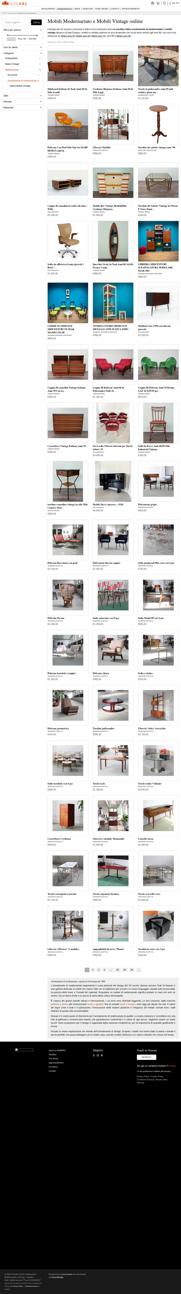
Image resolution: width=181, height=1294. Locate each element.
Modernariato (64, 9)
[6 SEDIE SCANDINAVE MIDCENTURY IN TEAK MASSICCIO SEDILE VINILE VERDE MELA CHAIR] (68, 303)
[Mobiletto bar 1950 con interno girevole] (158, 303)
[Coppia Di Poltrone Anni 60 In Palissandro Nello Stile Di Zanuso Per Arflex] (113, 364)
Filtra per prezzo (12, 30)
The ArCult (53, 1058)
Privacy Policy (143, 1076)
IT (170, 3)
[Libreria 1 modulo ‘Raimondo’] (113, 815)
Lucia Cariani (66, 1274)
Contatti (114, 9)
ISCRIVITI (146, 1057)
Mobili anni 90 (124, 36)
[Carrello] (157, 3)
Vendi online (101, 9)
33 (124, 970)
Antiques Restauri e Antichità (150, 273)
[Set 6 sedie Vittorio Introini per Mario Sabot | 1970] (113, 423)
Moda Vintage (12, 64)
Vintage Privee (54, 95)
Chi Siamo (53, 1067)
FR (177, 3)
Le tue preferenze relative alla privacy (154, 1071)
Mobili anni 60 (83, 36)
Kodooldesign (57, 1277)
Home (4, 13)
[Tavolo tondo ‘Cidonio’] (158, 760)
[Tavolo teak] (113, 760)
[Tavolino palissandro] (113, 705)
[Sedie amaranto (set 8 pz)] (113, 595)
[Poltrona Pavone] (68, 595)
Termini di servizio (31, 1286)
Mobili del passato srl (147, 150)
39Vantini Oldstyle (100, 150)
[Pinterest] (102, 1055)
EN (173, 3)
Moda (77, 9)
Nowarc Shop (162, 1079)
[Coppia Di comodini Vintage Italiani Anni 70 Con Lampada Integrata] (68, 364)
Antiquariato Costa (146, 95)
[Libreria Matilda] (113, 124)
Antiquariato (48, 9)
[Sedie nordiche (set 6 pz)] (68, 760)
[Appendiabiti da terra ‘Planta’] (113, 926)
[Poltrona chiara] (113, 650)
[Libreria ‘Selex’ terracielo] (158, 705)
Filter (11, 39)
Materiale (8, 107)
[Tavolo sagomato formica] (113, 871)
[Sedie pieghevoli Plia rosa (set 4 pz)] (158, 540)
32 (117, 970)
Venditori (88, 9)
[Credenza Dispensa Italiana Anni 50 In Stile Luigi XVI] (113, 66)
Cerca (36, 22)
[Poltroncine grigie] (158, 481)
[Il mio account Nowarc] (152, 3)
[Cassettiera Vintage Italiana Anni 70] (68, 423)
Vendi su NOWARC (57, 1050)
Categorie (9, 53)
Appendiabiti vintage (20, 86)
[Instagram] (98, 1055)
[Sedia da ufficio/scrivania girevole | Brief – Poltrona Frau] (68, 241)
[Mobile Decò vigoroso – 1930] (113, 481)
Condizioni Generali (145, 1079)
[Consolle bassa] (158, 815)
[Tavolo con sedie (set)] (158, 871)
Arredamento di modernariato (22, 81)
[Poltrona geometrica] (68, 705)
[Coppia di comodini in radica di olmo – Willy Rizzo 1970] (68, 183)
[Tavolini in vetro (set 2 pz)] (158, 926)
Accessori (12, 75)
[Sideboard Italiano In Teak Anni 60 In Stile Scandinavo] (68, 66)
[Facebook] (94, 1055)
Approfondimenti (131, 9)
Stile (6, 95)
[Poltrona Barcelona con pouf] (68, 540)
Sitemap (140, 1083)
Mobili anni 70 (98, 36)
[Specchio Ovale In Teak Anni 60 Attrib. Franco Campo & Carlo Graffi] (113, 241)
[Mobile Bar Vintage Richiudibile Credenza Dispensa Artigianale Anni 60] (113, 183)
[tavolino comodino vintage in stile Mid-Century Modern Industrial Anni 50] (68, 481)
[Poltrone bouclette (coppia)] (68, 650)
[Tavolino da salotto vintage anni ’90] (158, 124)
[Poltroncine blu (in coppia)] (113, 540)
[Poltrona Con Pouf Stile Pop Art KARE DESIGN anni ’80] (68, 124)
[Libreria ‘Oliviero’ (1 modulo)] (68, 926)
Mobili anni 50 (68, 36)
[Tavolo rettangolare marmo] (68, 871)
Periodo (8, 101)
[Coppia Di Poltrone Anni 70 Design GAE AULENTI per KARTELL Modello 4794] (158, 364)
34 (132, 970)
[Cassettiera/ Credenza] (68, 815)
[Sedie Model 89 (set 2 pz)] (158, 595)
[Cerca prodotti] (164, 3)
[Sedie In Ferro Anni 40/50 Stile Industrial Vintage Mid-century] (158, 423)
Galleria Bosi (53, 212)
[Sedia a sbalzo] (158, 650)
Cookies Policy (156, 1076)
